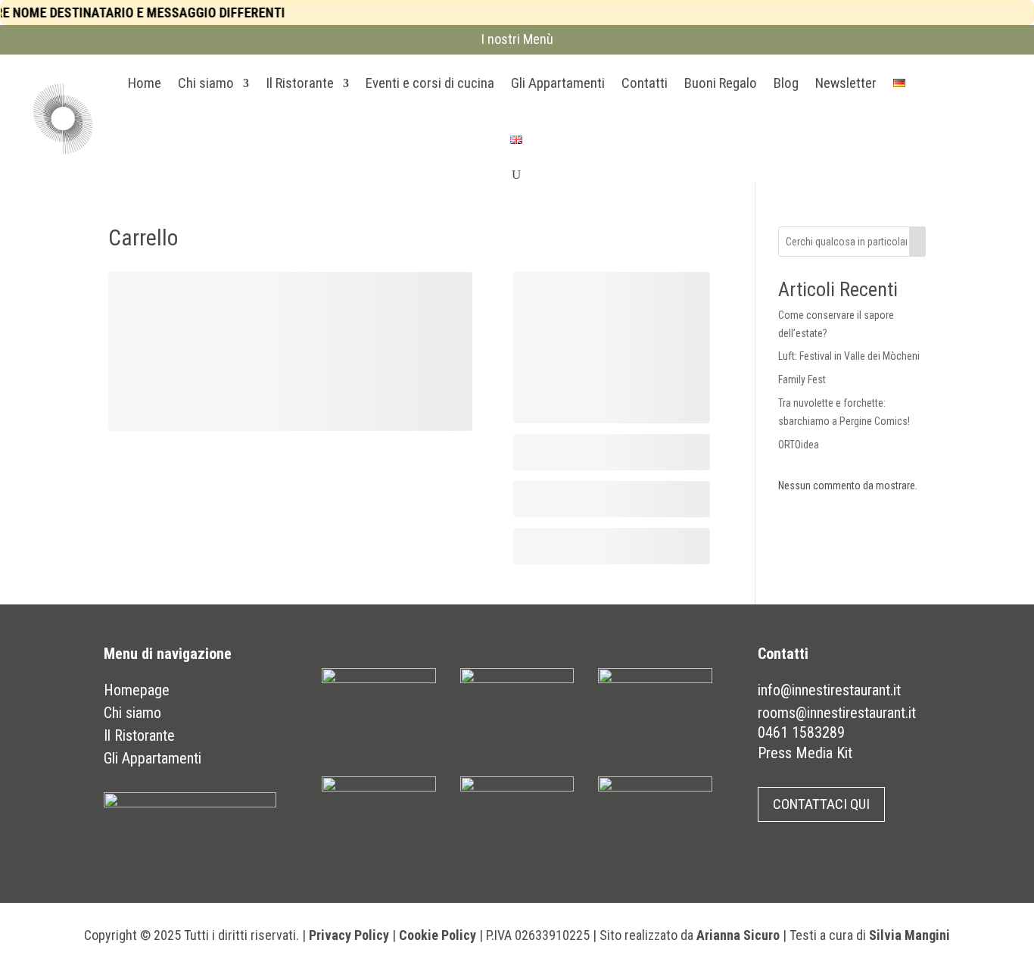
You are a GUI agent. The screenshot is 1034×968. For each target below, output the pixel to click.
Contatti (644, 83)
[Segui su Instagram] (950, 115)
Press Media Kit (805, 753)
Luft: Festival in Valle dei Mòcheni (849, 356)
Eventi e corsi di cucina (430, 83)
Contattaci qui (821, 804)
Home (144, 83)
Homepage (137, 690)
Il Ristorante (300, 83)
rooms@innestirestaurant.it (837, 713)
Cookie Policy (437, 935)
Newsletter (846, 83)
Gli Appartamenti (558, 83)
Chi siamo (206, 83)
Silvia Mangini (909, 935)
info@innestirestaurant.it (829, 690)
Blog (786, 83)
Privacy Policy (349, 935)
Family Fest (802, 379)
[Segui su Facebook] (921, 115)
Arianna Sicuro (738, 935)
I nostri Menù (517, 39)
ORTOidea (798, 445)
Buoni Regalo (720, 83)
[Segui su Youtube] (978, 115)
